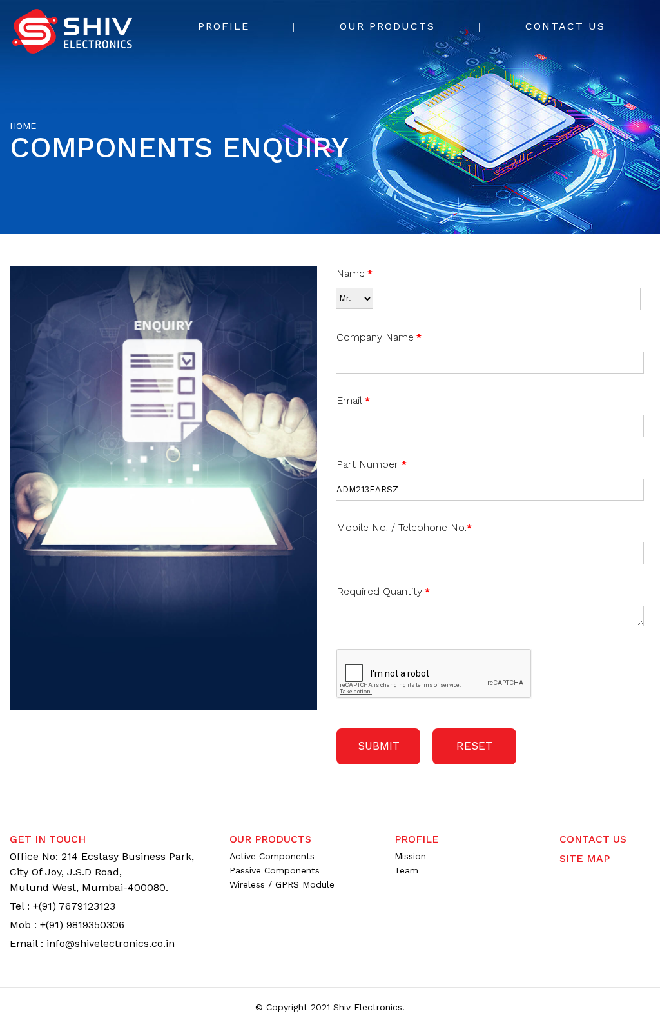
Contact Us (565, 26)
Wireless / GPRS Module (282, 884)
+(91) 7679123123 (74, 906)
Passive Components (274, 870)
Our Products (387, 26)
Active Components (272, 856)
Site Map (584, 858)
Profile (223, 26)
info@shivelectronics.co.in (110, 943)
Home (23, 126)
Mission (410, 856)
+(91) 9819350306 (82, 925)
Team (406, 870)
